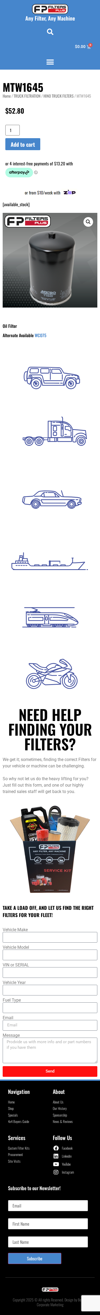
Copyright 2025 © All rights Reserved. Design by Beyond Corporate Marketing (50, 1302)
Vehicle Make (15, 930)
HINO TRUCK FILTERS (58, 96)
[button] (50, 32)
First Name (16, 1216)
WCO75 (40, 335)
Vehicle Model (16, 947)
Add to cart (23, 144)
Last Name (16, 1234)
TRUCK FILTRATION (27, 96)
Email (8, 1018)
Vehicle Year (14, 983)
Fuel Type (12, 1000)
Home (7, 96)
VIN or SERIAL (16, 965)
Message (11, 1035)
